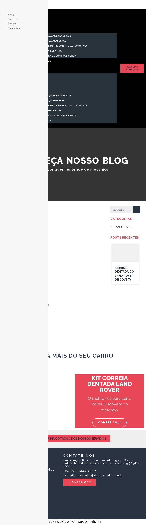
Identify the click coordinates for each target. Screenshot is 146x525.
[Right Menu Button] (3, 5)
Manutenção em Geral (51, 41)
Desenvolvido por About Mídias (73, 521)
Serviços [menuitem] (12, 23)
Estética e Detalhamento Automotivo (62, 46)
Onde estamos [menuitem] (14, 28)
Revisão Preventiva (49, 51)
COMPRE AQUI (109, 422)
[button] (73, 68)
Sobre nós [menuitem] (13, 19)
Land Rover (123, 227)
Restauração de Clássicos (54, 36)
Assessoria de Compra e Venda (56, 56)
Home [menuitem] (11, 14)
